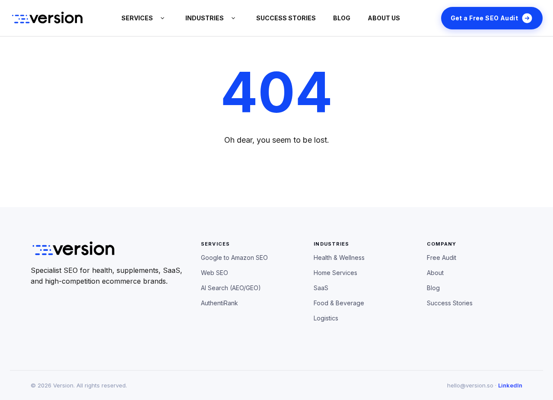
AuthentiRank (219, 303)
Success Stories (450, 303)
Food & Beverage (339, 303)
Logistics (326, 318)
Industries (204, 18)
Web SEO (214, 272)
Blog (341, 18)
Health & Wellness (339, 257)
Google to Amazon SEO (234, 257)
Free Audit (441, 257)
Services (137, 18)
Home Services (335, 272)
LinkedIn (510, 385)
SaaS (321, 287)
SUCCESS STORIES (286, 18)
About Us (384, 18)
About (435, 272)
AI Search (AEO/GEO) (231, 287)
